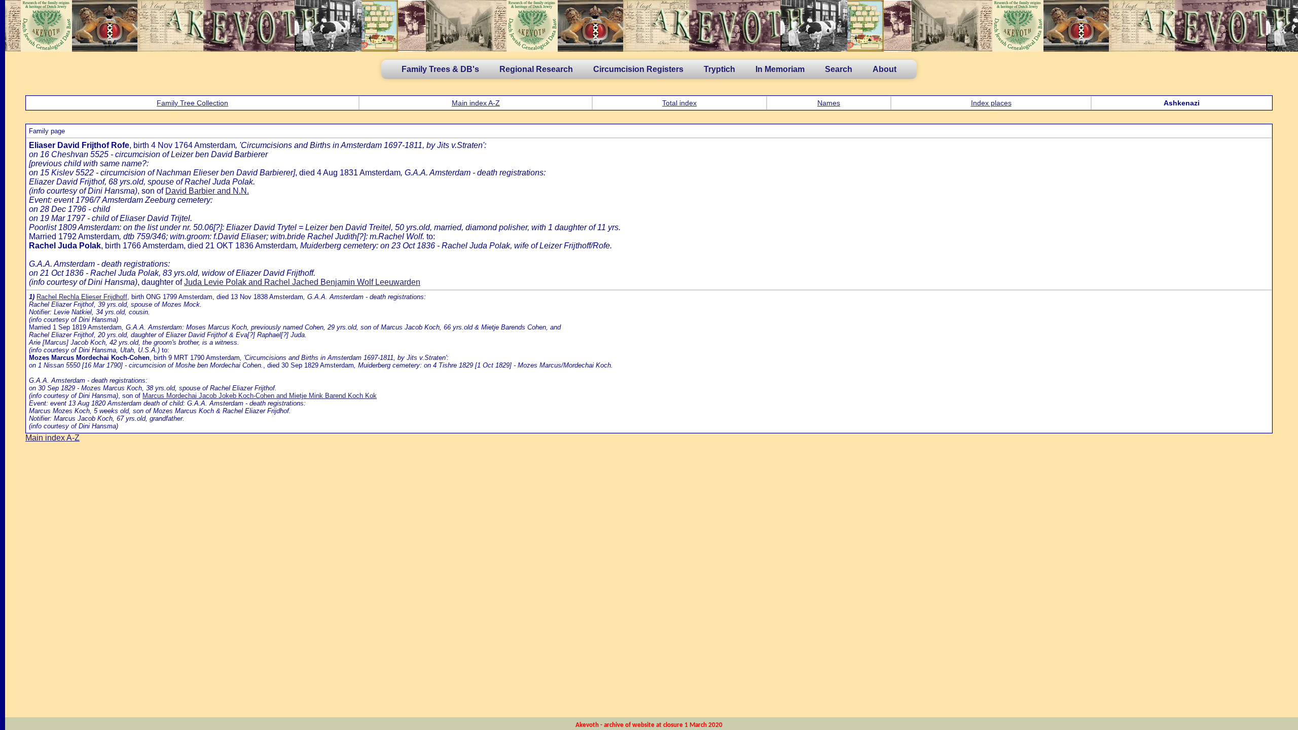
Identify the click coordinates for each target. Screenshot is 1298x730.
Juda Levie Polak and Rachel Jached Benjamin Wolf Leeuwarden (302, 282)
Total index (679, 103)
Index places (991, 103)
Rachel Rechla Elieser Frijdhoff (82, 297)
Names (828, 103)
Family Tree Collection (192, 103)
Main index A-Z (476, 103)
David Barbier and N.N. (207, 191)
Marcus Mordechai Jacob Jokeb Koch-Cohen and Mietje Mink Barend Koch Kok (259, 395)
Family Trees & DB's (440, 69)
